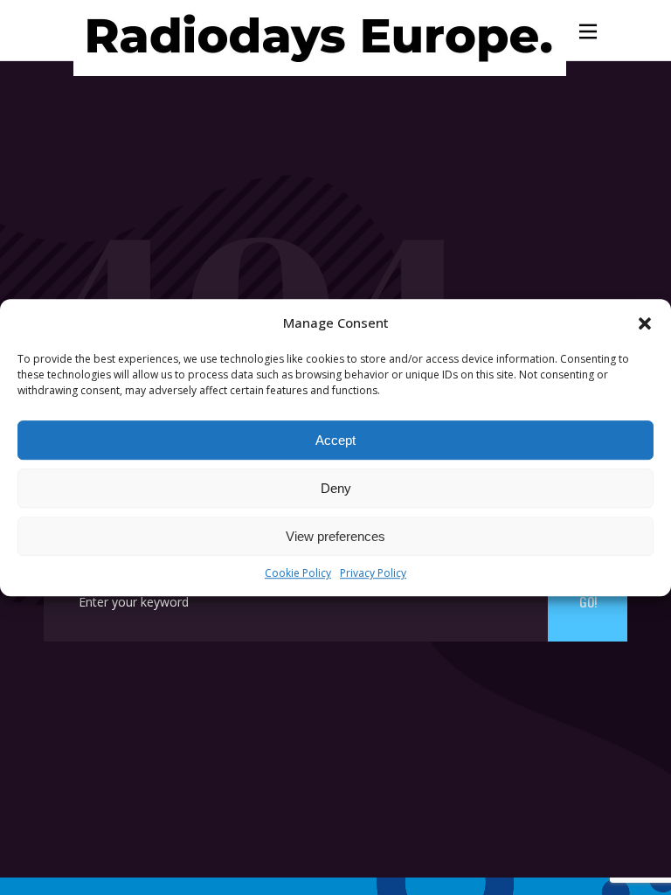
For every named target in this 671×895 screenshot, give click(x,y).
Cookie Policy (298, 573)
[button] (645, 323)
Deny (336, 488)
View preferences (335, 536)
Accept (335, 440)
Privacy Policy (373, 573)
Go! (588, 601)
